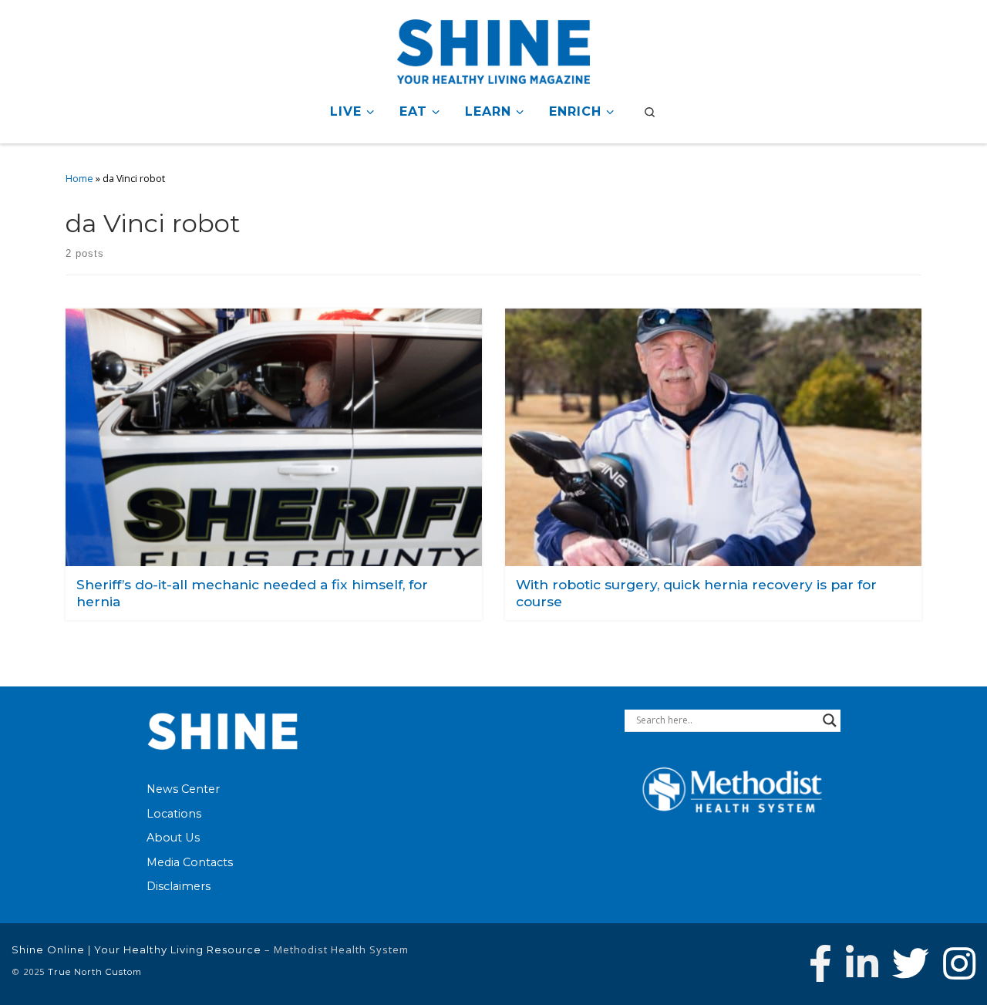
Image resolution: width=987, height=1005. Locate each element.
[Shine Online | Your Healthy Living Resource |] (493, 49)
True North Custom (95, 971)
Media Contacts (190, 862)
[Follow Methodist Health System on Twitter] (910, 963)
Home (79, 178)
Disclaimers (179, 886)
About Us (173, 838)
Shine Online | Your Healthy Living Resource (136, 949)
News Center (183, 789)
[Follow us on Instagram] (959, 963)
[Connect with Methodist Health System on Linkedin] (862, 963)
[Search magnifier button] (829, 720)
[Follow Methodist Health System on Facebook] (820, 963)
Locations (174, 814)
